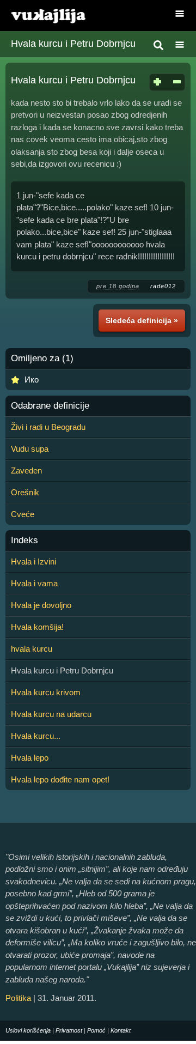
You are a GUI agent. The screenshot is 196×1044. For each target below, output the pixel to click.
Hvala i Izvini (33, 561)
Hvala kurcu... (35, 735)
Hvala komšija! (37, 627)
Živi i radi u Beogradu (48, 427)
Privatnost (69, 1030)
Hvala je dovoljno (41, 605)
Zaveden (26, 470)
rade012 (163, 286)
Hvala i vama (34, 583)
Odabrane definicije (50, 406)
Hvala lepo (29, 757)
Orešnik (25, 492)
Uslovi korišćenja (28, 1030)
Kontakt (121, 1030)
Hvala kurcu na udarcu (51, 714)
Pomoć (96, 1030)
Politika (18, 998)
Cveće (22, 514)
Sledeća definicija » (142, 320)
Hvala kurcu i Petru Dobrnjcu (73, 43)
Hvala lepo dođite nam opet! (60, 779)
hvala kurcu (31, 648)
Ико (31, 379)
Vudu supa (29, 448)
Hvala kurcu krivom (46, 692)
